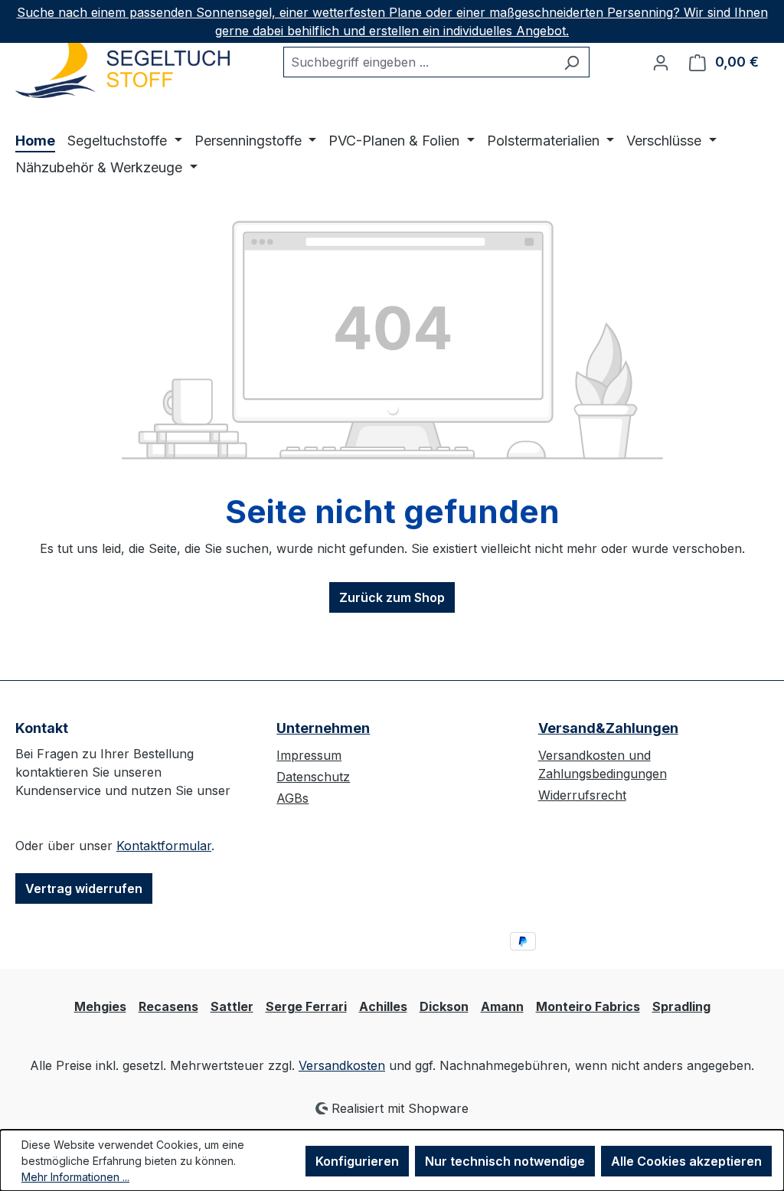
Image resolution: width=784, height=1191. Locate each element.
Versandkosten (342, 1065)
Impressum (308, 755)
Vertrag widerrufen (83, 888)
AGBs (292, 798)
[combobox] (418, 62)
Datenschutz (313, 776)
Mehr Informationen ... (75, 1176)
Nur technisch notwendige (505, 1161)
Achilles (383, 1006)
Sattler (232, 1006)
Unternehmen (323, 728)
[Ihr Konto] (660, 62)
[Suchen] (572, 62)
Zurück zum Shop (392, 597)
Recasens (168, 1006)
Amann (502, 1006)
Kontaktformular (163, 845)
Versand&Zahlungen (608, 728)
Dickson (444, 1006)
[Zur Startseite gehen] (122, 67)
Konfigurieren (357, 1161)
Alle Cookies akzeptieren (686, 1161)
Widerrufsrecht (582, 795)
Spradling (681, 1006)
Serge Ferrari (306, 1006)
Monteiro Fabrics (588, 1006)
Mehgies (100, 1006)
